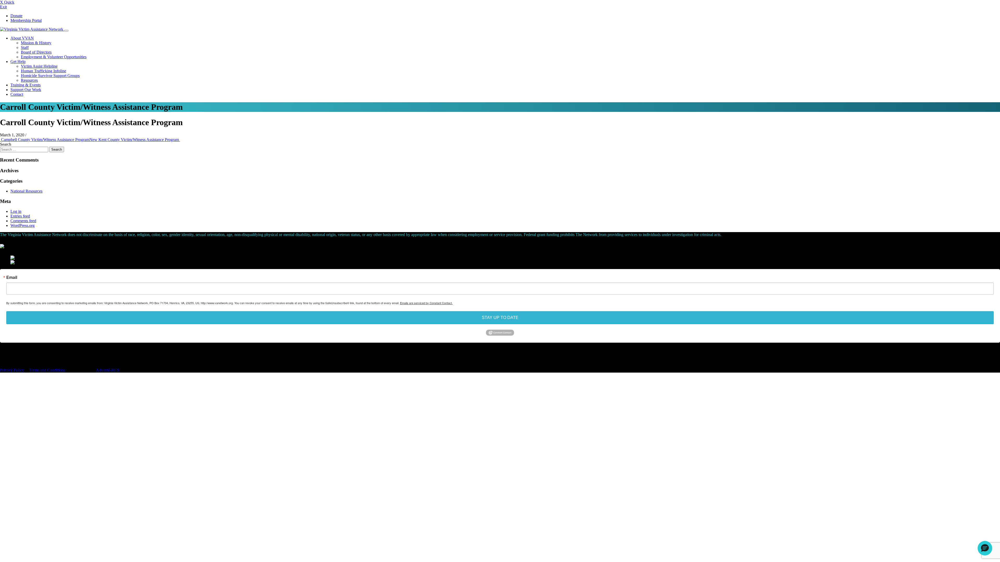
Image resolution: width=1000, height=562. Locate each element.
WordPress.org (22, 225)
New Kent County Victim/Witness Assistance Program (134, 139)
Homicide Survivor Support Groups (50, 75)
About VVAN (22, 38)
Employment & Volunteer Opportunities (53, 57)
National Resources (26, 191)
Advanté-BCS (107, 370)
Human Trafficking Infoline (43, 71)
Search (5, 144)
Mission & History (36, 43)
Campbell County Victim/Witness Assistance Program (44, 139)
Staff (25, 47)
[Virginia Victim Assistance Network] (32, 29)
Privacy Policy (12, 370)
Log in (15, 211)
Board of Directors (36, 52)
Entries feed (20, 216)
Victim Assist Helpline (39, 66)
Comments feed (23, 221)
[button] (985, 548)
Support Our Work (25, 89)
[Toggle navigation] (66, 30)
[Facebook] (1, 351)
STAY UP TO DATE (500, 317)
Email (11, 277)
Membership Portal (26, 20)
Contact (16, 94)
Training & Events (25, 85)
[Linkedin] (4, 351)
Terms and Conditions (47, 370)
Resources (29, 80)
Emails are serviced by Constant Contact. (426, 303)
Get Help (18, 61)
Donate (16, 16)
